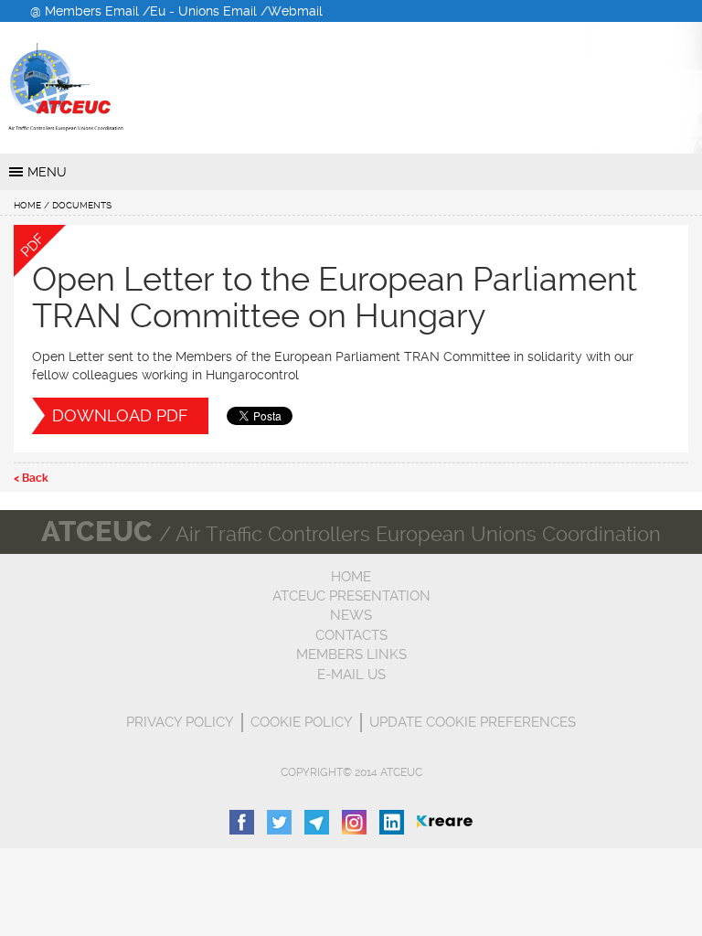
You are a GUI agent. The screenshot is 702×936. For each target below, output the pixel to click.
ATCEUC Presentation (351, 596)
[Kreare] (444, 821)
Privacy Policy (180, 722)
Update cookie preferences (472, 722)
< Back (31, 478)
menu (47, 172)
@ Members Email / (90, 11)
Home (27, 205)
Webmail (295, 11)
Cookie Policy (301, 722)
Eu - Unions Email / (209, 11)
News (351, 615)
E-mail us (351, 674)
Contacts (351, 635)
